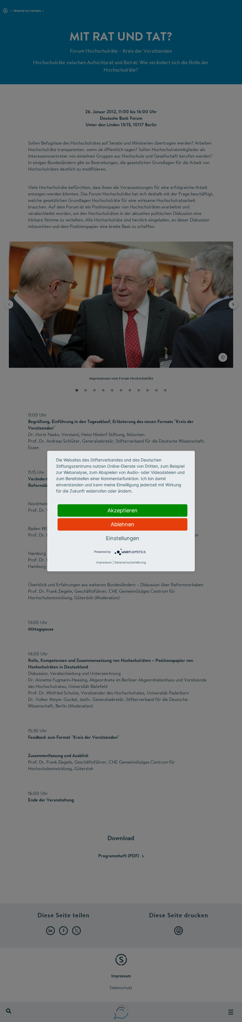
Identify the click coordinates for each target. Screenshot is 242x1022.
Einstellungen (122, 538)
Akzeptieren (122, 510)
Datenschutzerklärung (130, 562)
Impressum (104, 562)
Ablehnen (122, 524)
